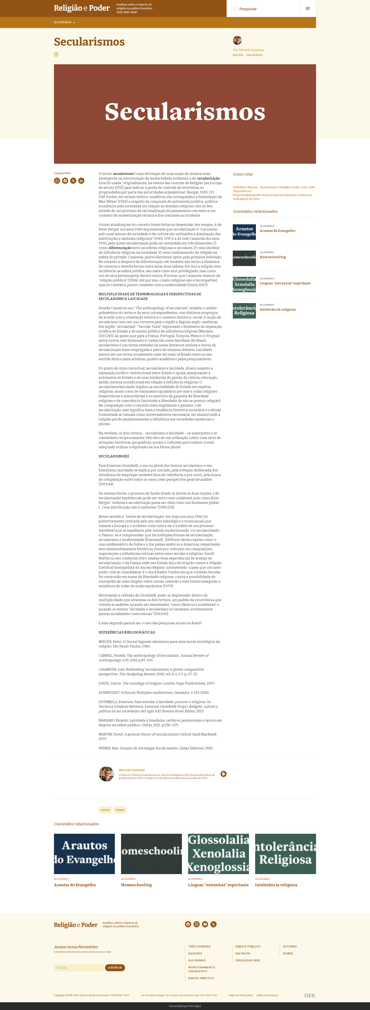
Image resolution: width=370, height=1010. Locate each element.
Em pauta (242, 953)
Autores (290, 946)
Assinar (115, 967)
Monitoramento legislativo (201, 969)
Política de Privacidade (241, 995)
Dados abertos (201, 978)
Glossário (63, 22)
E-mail (62, 967)
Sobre (288, 953)
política (105, 810)
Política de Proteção (267, 995)
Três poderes (199, 946)
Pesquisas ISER (247, 960)
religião (120, 810)
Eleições (195, 953)
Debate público (248, 946)
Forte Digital (194, 1006)
